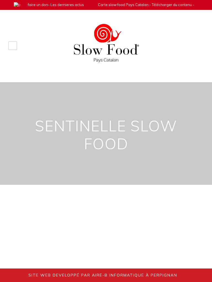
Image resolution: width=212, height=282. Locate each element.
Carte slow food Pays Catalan (123, 4)
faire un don (38, 4)
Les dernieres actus (67, 4)
